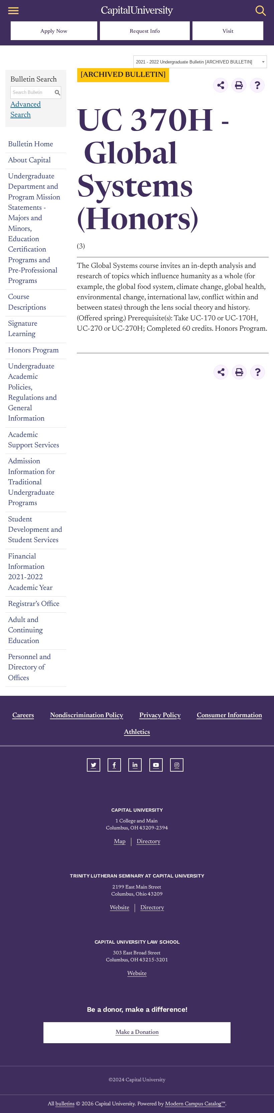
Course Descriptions (27, 302)
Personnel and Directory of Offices (29, 668)
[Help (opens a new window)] (257, 85)
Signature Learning (22, 329)
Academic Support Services (33, 440)
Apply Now (53, 31)
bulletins (65, 1104)
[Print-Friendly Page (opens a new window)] (239, 85)
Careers (23, 715)
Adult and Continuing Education (25, 631)
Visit (228, 31)
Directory (148, 842)
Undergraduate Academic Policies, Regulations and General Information (32, 393)
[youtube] (156, 765)
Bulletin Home (30, 144)
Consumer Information (229, 715)
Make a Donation (137, 1032)
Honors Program (33, 350)
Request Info (145, 31)
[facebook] (114, 765)
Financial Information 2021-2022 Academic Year (30, 572)
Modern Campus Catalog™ (195, 1104)
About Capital (29, 160)
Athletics (137, 732)
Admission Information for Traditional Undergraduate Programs (31, 482)
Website (119, 908)
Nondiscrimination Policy (86, 715)
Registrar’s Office (33, 604)
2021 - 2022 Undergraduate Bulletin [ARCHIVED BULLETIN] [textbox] (194, 61)
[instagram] (176, 765)
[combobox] (200, 61)
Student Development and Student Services (35, 530)
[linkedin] (135, 765)
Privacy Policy (160, 715)
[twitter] (93, 765)
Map (120, 842)
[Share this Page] (220, 85)
